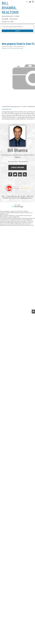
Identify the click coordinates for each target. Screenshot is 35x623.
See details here (6, 109)
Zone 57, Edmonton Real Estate (15, 48)
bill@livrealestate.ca (26, 198)
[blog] (25, 174)
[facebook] (10, 174)
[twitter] (15, 174)
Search (17, 30)
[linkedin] (20, 174)
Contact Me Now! (17, 167)
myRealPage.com (17, 206)
